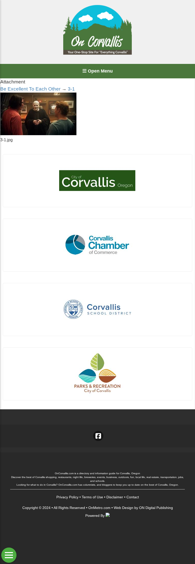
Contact (132, 497)
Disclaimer (114, 497)
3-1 (71, 89)
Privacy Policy (67, 497)
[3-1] (38, 134)
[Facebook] (98, 436)
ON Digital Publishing (156, 508)
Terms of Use (92, 497)
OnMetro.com (99, 508)
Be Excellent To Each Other (30, 89)
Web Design (123, 508)
